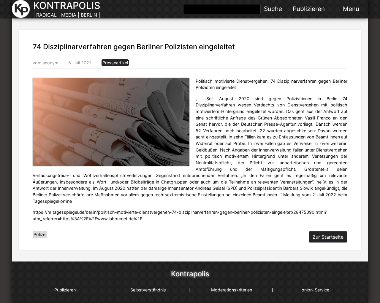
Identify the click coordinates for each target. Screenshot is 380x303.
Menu (351, 8)
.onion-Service (314, 289)
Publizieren (309, 8)
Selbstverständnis (148, 289)
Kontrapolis (190, 274)
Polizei (40, 234)
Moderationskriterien (231, 289)
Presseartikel (115, 62)
